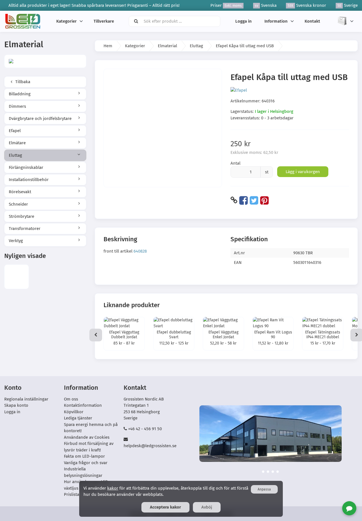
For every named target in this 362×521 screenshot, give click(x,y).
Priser (226, 5)
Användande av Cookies (86, 437)
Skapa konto (16, 405)
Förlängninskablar (26, 167)
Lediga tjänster (78, 418)
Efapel (15, 130)
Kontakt (312, 21)
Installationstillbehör (29, 179)
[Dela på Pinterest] (264, 200)
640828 (140, 251)
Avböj (206, 507)
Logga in (243, 21)
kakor (112, 488)
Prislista (71, 494)
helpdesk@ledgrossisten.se (150, 445)
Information (276, 21)
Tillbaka (22, 81)
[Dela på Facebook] (243, 200)
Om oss (71, 399)
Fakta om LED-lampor (84, 456)
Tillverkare (104, 21)
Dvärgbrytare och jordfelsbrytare (40, 118)
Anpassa (264, 489)
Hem (108, 45)
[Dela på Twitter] (254, 200)
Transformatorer (24, 228)
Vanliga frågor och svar (85, 462)
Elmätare (17, 142)
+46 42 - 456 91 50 (145, 428)
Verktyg (16, 240)
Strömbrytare (21, 216)
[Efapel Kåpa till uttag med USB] (16, 276)
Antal (235, 163)
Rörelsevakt (20, 191)
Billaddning (20, 93)
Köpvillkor (73, 411)
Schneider (18, 204)
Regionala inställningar (26, 399)
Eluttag (15, 155)
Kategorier (66, 21)
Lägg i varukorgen (303, 171)
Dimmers (17, 106)
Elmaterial (167, 45)
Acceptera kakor (165, 507)
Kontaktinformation (83, 405)
